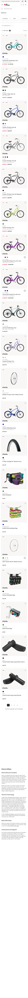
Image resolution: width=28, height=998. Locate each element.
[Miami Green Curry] (3, 491)
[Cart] (26, 4)
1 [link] (8, 705)
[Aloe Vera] (7, 290)
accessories (4, 835)
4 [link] (17, 705)
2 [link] (11, 705)
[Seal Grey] (3, 157)
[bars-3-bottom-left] (2, 4)
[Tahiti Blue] (3, 57)
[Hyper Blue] (3, 123)
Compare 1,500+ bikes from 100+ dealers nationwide (10, 1)
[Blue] (3, 424)
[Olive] (5, 90)
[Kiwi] (3, 224)
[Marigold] (5, 357)
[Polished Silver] (7, 558)
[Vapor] (3, 257)
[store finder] (22, 1)
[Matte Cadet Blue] (3, 324)
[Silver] (3, 391)
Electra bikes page (15, 826)
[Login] (23, 4)
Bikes (14, 18)
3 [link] (14, 705)
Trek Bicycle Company (9, 814)
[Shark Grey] (7, 257)
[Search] (21, 4)
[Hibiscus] (5, 157)
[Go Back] (2, 9)
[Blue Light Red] (3, 524)
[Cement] (5, 123)
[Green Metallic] (7, 157)
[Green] (3, 558)
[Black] (3, 458)
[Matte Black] (3, 90)
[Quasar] (3, 357)
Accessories (5, 18)
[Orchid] (5, 257)
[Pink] (5, 558)
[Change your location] (25, 1)
